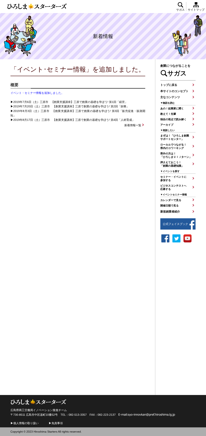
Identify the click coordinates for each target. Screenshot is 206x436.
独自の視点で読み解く (173, 119)
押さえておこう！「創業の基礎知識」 (172, 164)
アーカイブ (166, 124)
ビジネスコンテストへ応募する (173, 187)
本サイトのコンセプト (174, 91)
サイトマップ (196, 9)
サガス (180, 9)
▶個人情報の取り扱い (24, 423)
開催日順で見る (169, 205)
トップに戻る (168, 84)
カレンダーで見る (170, 200)
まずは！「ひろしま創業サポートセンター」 (174, 137)
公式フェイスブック (175, 224)
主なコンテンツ (170, 97)
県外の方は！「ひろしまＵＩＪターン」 (176, 155)
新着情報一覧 (132, 125)
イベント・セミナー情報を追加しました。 (37, 92)
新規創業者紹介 (170, 211)
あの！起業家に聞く (172, 108)
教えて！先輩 (168, 113)
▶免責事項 (56, 423)
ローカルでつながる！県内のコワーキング (173, 146)
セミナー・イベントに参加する (173, 178)
